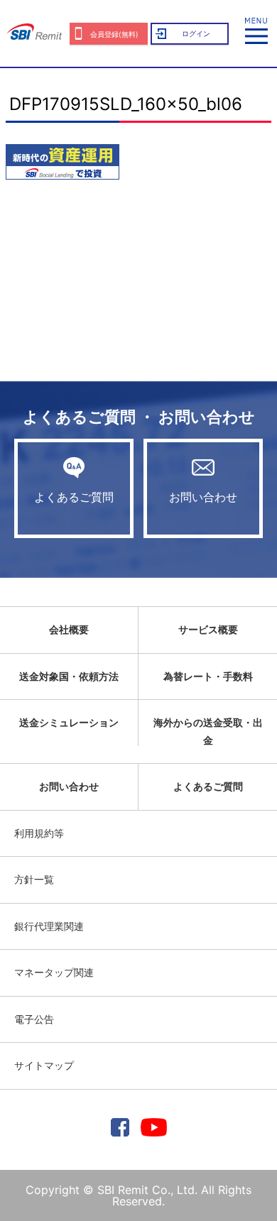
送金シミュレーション (69, 722)
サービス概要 (208, 629)
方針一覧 (34, 879)
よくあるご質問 (74, 497)
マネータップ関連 (54, 972)
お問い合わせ (203, 497)
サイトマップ (44, 1065)
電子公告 (34, 1019)
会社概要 (69, 629)
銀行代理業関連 (49, 926)
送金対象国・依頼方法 (69, 676)
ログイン (196, 33)
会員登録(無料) (114, 34)
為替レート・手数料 (208, 676)
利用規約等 (39, 833)
